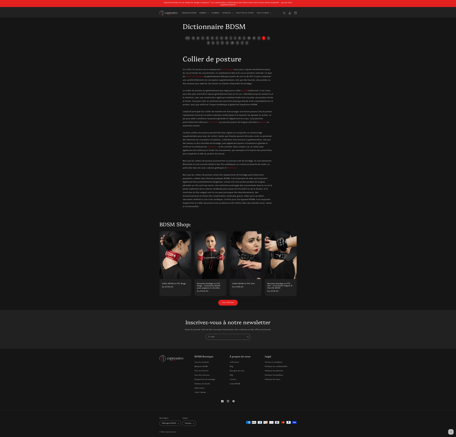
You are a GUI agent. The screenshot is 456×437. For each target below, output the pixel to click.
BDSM (244, 91)
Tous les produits (202, 362)
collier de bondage (194, 76)
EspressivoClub (170, 432)
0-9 (187, 38)
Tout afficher (228, 303)
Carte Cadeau (200, 392)
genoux (262, 122)
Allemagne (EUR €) (169, 423)
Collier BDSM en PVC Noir (243, 283)
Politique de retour (272, 379)
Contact (233, 379)
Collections (234, 362)
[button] (204, 13)
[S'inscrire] (247, 337)
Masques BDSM (201, 366)
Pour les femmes (202, 371)
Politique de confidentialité (276, 366)
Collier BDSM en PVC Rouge (174, 283)
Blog (231, 366)
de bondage (227, 69)
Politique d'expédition (274, 375)
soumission (212, 147)
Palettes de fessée (202, 384)
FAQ (231, 375)
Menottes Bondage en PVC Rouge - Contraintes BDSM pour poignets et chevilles (208, 285)
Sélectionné (199, 388)
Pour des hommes (202, 375)
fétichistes (232, 168)
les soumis (213, 122)
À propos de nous (237, 371)
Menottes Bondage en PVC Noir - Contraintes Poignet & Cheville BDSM (279, 285)
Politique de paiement (274, 371)
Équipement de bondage (205, 379)
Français (188, 423)
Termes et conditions (274, 362)
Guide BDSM (235, 384)
